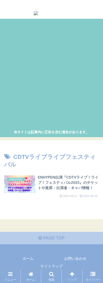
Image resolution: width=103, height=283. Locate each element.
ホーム (28, 258)
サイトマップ (51, 266)
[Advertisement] (51, 74)
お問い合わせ (75, 258)
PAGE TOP (53, 238)
